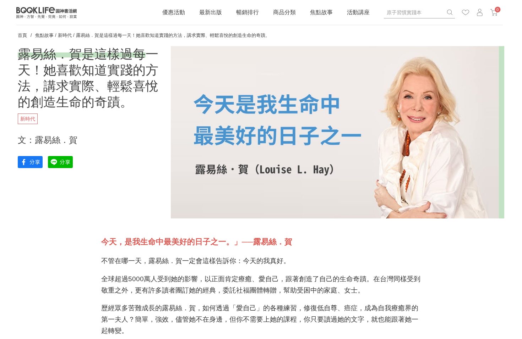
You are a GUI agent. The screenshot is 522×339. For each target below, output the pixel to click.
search (449, 12)
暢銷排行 (247, 12)
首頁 (22, 35)
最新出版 (210, 12)
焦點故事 (321, 12)
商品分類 (284, 12)
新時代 (65, 35)
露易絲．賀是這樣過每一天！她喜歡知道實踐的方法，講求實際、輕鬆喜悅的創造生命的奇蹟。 (173, 35)
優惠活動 (173, 12)
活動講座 (358, 12)
